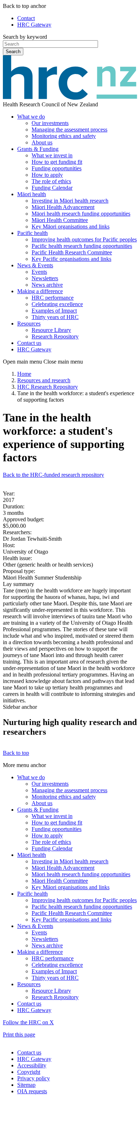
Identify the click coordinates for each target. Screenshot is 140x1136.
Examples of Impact (54, 311)
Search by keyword (25, 37)
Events (39, 272)
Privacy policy (33, 1078)
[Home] (70, 98)
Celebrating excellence (57, 304)
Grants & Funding (38, 149)
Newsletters (45, 278)
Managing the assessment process (69, 129)
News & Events (35, 265)
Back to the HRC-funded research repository (53, 475)
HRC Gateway (34, 25)
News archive (47, 285)
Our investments (50, 123)
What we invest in (52, 155)
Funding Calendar (52, 188)
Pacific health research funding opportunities (82, 246)
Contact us (29, 343)
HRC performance (53, 298)
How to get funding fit (57, 162)
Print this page (19, 1034)
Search (13, 51)
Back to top (16, 753)
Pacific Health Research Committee (72, 252)
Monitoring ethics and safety (64, 136)
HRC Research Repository (47, 387)
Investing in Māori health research (70, 201)
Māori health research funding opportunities (81, 214)
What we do (31, 117)
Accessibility (31, 1065)
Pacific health (32, 233)
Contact (26, 18)
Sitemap (26, 1085)
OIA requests (32, 1091)
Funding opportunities (56, 168)
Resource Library (51, 330)
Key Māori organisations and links (70, 226)
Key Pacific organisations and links (71, 259)
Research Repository (55, 336)
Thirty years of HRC (55, 317)
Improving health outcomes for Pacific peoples (84, 239)
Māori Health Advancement (63, 207)
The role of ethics (51, 181)
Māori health (31, 194)
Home (24, 374)
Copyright (28, 1072)
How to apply (47, 175)
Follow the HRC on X (28, 1022)
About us (42, 142)
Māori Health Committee (60, 220)
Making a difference (40, 291)
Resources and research (43, 380)
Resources (29, 323)
